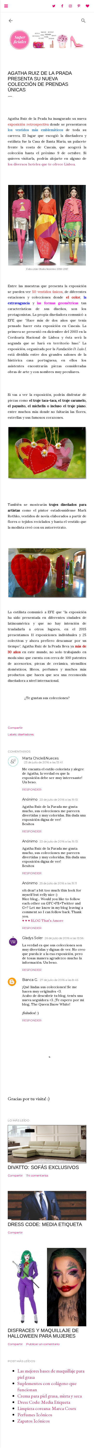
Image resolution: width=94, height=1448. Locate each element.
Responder (31, 789)
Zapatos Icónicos (33, 1421)
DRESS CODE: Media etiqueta (45, 1224)
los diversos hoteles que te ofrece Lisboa (41, 164)
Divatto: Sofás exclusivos (43, 1167)
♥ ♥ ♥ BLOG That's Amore (42, 920)
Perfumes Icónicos (34, 1414)
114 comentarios (37, 1175)
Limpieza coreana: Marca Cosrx (46, 1408)
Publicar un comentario (43, 1344)
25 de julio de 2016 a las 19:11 (58, 883)
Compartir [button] (15, 727)
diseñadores (26, 734)
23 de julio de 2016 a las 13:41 (43, 762)
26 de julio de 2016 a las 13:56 (64, 938)
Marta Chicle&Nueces (40, 758)
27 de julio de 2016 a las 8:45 (59, 980)
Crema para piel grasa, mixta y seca (49, 1396)
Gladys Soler (32, 938)
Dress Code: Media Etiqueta (43, 1402)
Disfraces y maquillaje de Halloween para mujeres (43, 1333)
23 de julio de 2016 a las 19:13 (59, 799)
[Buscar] (83, 20)
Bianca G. (30, 980)
